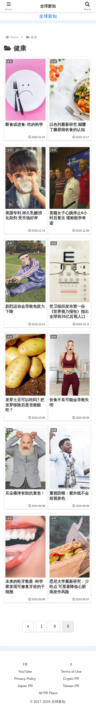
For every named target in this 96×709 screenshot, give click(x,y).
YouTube (25, 671)
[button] (86, 626)
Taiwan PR (71, 686)
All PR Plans (48, 693)
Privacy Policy (25, 679)
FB (25, 664)
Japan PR (25, 686)
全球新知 (48, 6)
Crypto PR (71, 679)
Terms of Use (71, 671)
